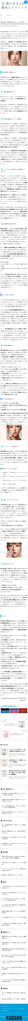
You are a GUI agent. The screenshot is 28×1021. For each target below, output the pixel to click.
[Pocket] (14, 712)
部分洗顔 (9, 15)
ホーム (3, 15)
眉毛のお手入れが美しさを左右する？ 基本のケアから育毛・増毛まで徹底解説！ (17, 772)
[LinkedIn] (5, 712)
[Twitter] (5, 709)
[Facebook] (14, 709)
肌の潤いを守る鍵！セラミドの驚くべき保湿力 (14, 999)
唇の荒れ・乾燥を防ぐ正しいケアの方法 (12, 875)
